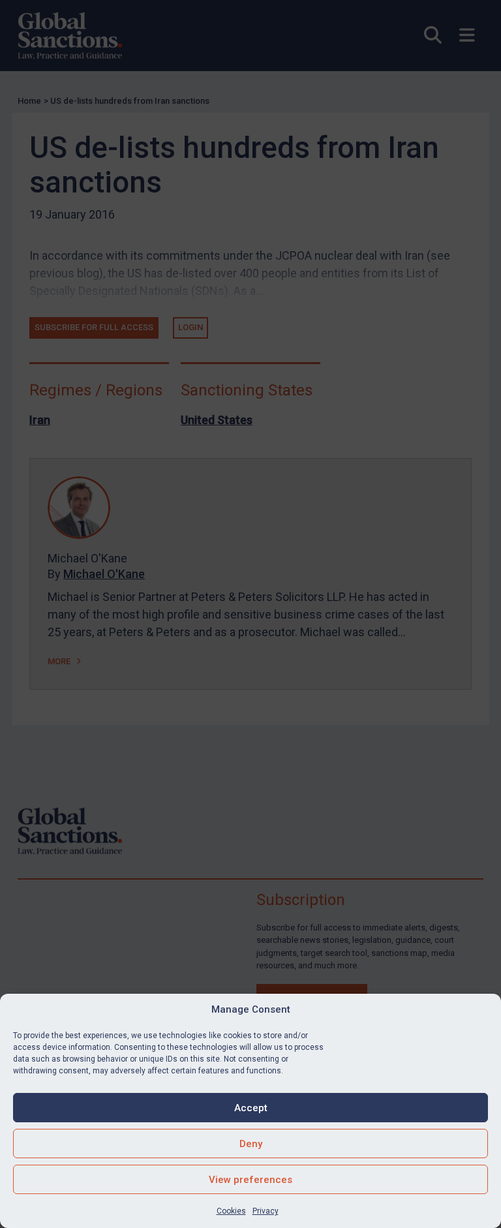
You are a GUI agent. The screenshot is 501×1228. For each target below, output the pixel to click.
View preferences (250, 1180)
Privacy (265, 1211)
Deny (250, 1144)
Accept (250, 1108)
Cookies (231, 1211)
